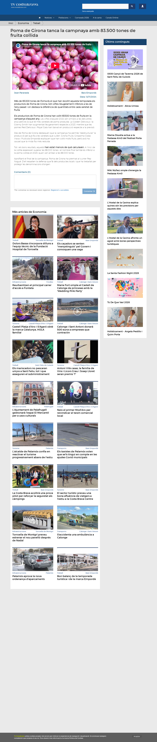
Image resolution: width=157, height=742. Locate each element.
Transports (61, 448)
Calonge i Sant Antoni (88, 282)
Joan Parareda (21, 93)
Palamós (49, 448)
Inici (11, 23)
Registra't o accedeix (60, 190)
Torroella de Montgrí (44, 240)
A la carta (97, 18)
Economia (23, 23)
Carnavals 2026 (82, 18)
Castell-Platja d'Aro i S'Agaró (41, 324)
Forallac (49, 282)
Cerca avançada (88, 11)
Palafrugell (48, 407)
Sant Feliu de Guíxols (44, 365)
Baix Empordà (88, 93)
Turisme (15, 324)
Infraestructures (19, 282)
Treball (36, 23)
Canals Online (112, 18)
